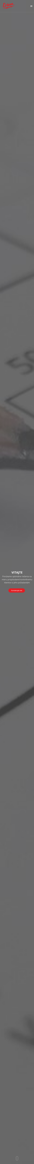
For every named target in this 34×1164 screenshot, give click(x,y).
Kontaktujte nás (16, 590)
